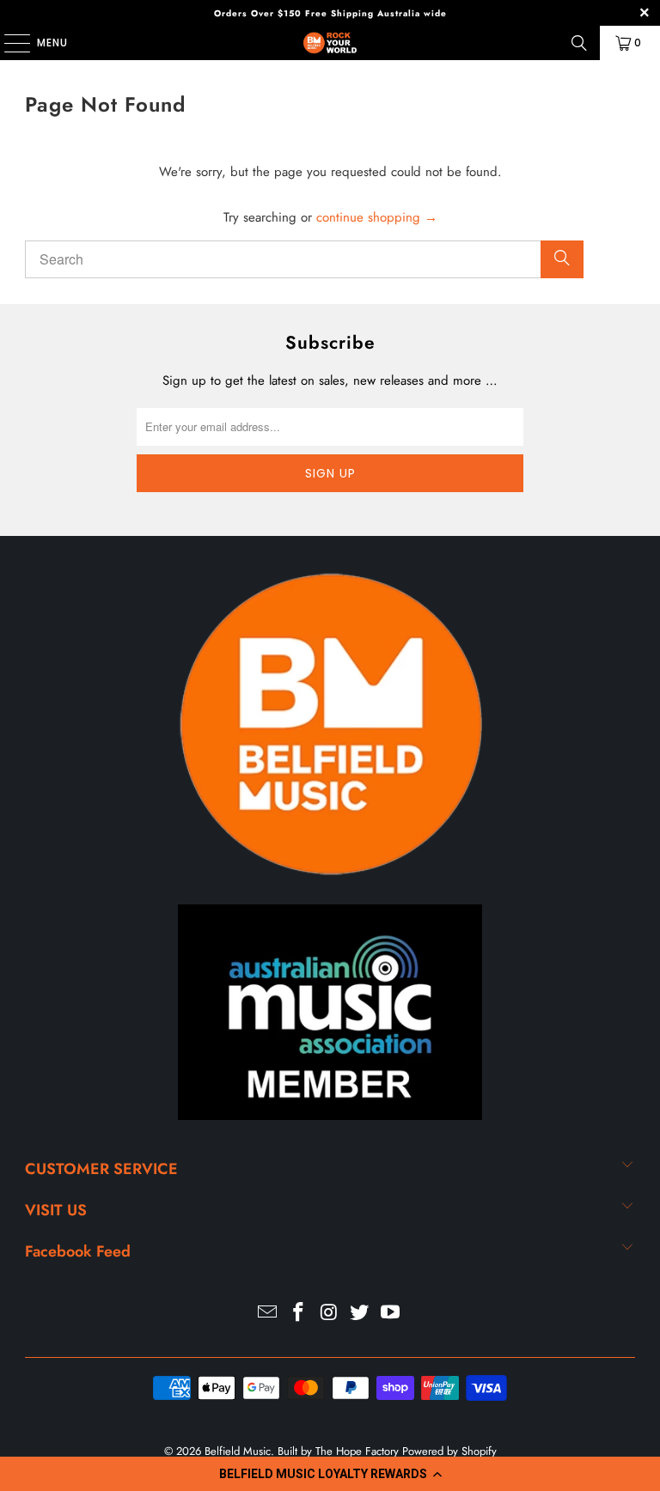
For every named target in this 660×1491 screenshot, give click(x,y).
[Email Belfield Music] (268, 1314)
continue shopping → (376, 217)
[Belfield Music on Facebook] (298, 1314)
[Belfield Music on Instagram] (329, 1314)
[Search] (579, 43)
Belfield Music (238, 1451)
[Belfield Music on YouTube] (391, 1314)
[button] (330, 1474)
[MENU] (8, 43)
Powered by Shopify (449, 1451)
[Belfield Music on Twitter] (360, 1314)
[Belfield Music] (330, 43)
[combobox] (304, 259)
